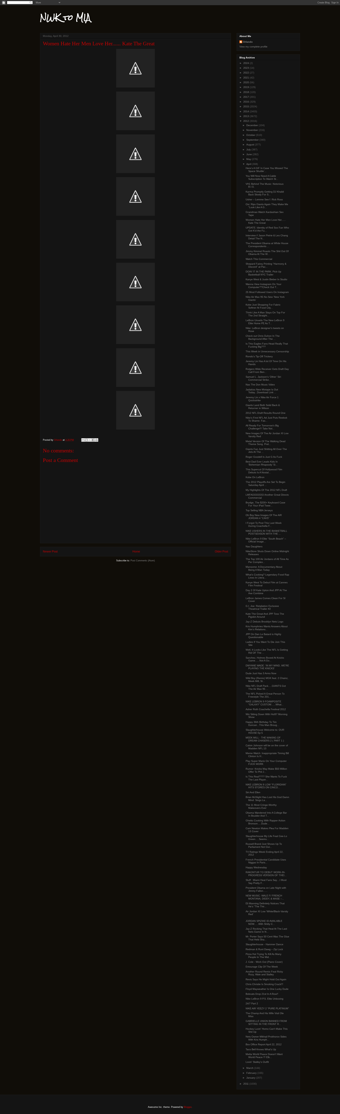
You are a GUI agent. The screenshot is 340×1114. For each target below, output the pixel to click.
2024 (246, 63)
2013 (246, 116)
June (249, 154)
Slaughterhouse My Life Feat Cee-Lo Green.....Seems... (266, 838)
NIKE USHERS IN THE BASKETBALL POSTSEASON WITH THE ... (266, 532)
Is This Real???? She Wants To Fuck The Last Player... (266, 778)
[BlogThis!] (86, 440)
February (251, 1072)
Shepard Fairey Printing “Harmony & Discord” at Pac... (266, 265)
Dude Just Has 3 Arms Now (261, 673)
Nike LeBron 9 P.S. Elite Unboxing (264, 998)
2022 (246, 72)
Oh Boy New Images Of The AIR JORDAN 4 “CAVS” (264, 517)
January (251, 1077)
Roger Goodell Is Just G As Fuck (264, 456)
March (250, 1068)
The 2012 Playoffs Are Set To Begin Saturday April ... (265, 483)
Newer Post (50, 551)
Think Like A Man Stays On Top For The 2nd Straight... (265, 314)
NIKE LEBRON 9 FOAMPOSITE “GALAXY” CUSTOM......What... (265, 703)
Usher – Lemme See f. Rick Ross (264, 199)
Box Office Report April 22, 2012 (264, 1044)
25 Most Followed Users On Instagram (267, 292)
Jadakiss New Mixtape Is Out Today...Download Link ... (262, 391)
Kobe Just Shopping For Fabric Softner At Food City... (263, 306)
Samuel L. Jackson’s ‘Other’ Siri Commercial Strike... (263, 378)
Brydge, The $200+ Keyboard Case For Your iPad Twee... (265, 504)
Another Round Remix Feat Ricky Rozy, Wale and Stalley (264, 973)
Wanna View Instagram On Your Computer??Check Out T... (263, 286)
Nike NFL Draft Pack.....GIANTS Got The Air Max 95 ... (266, 687)
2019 (246, 87)
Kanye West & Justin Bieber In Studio (266, 279)
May (249, 159)
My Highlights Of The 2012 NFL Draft (266, 490)
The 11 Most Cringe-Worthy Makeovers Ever (261, 806)
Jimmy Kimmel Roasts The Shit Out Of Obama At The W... (267, 253)
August (250, 144)
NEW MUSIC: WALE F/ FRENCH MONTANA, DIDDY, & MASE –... (265, 897)
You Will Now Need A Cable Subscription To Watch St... (262, 177)
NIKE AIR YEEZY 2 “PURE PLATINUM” (267, 1008)
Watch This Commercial (259, 259)
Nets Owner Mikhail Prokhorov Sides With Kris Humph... (266, 1038)
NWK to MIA (65, 17)
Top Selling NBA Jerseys (259, 510)
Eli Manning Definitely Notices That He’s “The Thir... (265, 905)
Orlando (248, 41)
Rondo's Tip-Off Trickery (259, 356)
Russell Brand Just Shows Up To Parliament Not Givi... (264, 845)
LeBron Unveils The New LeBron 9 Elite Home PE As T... (265, 322)
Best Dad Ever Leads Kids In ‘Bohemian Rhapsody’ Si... (262, 463)
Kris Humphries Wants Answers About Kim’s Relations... (267, 628)
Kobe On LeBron (255, 477)
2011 (246, 1083)
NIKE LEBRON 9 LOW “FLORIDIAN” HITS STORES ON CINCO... (266, 786)
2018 (246, 92)
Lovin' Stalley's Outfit (257, 1062)
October (251, 135)
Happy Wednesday (256, 867)
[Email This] (83, 440)
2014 (246, 111)
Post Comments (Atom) (143, 560)
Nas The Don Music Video (260, 384)
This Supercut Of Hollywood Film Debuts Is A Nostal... (264, 471)
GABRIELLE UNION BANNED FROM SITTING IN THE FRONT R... (266, 1022)
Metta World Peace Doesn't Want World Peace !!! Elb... (264, 1056)
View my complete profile (253, 46)
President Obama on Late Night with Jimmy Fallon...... (266, 889)
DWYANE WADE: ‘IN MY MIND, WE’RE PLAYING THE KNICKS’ (267, 667)
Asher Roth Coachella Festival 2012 (266, 709)
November (252, 130)
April (249, 164)
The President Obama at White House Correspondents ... (267, 245)
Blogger (187, 1107)
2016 (246, 101)
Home (136, 551)
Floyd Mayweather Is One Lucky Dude (267, 989)
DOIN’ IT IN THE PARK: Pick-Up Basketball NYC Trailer (263, 273)
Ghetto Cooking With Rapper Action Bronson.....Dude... (265, 822)
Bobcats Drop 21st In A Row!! (262, 993)
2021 (246, 77)
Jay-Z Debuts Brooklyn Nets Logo (264, 621)
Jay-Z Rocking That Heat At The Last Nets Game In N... (266, 930)
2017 (246, 96)
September (252, 139)
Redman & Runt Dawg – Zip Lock (264, 949)
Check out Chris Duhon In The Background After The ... (263, 337)
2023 (246, 67)
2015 (246, 106)
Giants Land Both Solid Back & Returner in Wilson (263, 407)
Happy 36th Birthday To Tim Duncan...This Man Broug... (262, 723)
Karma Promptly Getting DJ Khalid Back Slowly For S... (265, 193)
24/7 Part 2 (252, 1003)
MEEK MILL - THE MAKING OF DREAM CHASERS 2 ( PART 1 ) (265, 739)
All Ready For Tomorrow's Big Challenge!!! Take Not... (262, 427)
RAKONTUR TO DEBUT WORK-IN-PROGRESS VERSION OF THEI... (266, 874)
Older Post (221, 551)
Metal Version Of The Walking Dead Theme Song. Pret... (265, 443)
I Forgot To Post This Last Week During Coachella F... (264, 524)
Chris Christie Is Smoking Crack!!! (264, 984)
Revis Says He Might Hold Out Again (266, 979)
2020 (246, 82)
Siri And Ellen (253, 792)
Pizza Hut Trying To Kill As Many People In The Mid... (263, 955)
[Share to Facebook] (93, 440)
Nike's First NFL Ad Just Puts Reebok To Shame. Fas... (266, 419)
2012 (246, 121)
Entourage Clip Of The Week (262, 966)
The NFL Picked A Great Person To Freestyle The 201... (265, 695)
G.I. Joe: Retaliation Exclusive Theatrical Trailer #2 (262, 607)
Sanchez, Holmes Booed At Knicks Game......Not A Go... (265, 659)
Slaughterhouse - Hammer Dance (264, 944)
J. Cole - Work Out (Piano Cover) (264, 961)
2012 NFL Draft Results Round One (265, 412)
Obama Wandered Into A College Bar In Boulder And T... (266, 814)
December (252, 125)
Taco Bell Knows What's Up (261, 1049)
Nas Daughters (254, 546)
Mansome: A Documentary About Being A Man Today (264, 568)
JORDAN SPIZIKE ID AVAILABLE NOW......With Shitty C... (264, 922)
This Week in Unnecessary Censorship (267, 351)
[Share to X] (90, 440)
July (248, 149)
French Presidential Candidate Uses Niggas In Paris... (266, 861)
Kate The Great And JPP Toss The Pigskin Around (265, 615)
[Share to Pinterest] (96, 440)
